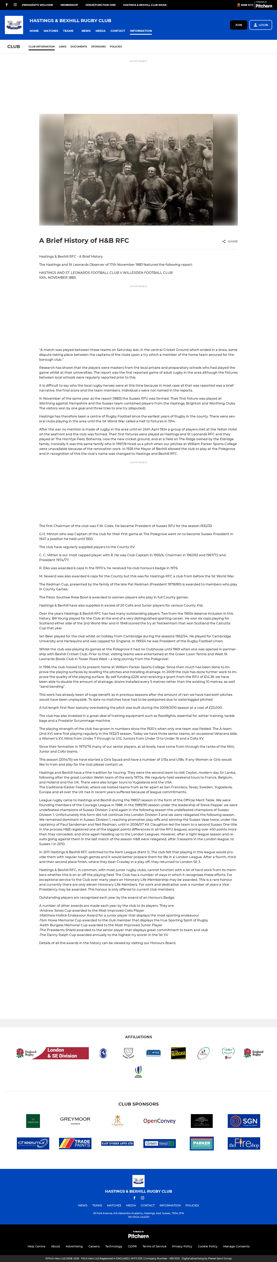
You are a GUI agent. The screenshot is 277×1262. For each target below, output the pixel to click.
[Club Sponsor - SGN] (244, 1121)
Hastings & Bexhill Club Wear (144, 4)
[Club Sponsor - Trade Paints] (75, 1144)
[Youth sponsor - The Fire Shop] (244, 1144)
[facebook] (7, 5)
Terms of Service (154, 1246)
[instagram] (15, 5)
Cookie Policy (208, 1246)
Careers (94, 1246)
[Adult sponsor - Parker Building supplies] (202, 1144)
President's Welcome (37, 4)
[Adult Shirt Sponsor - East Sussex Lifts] (117, 1144)
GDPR (132, 1246)
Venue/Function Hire (100, 4)
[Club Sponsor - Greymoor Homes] (75, 1121)
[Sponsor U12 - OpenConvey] (159, 1121)
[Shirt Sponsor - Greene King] (33, 1121)
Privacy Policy (182, 1246)
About (55, 1246)
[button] (34, 31)
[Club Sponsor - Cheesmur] (33, 1144)
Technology (113, 1246)
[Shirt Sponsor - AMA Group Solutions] (202, 1121)
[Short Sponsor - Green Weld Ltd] (159, 1144)
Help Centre (36, 1246)
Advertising (74, 1246)
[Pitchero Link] (264, 6)
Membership (69, 4)
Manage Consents (236, 1246)
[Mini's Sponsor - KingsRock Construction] (117, 1121)
